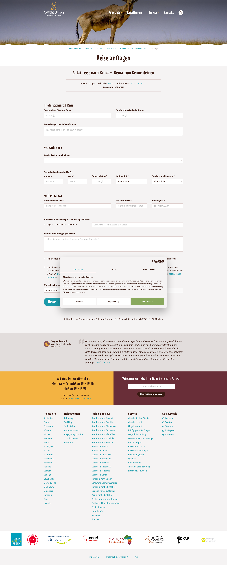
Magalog (96, 515)
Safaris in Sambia (100, 450)
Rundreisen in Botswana (104, 430)
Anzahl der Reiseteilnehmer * (58, 155)
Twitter (168, 422)
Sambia (47, 470)
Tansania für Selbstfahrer (104, 487)
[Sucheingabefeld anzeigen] (181, 12)
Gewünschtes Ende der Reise (130, 110)
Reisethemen (134, 12)
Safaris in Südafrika (101, 466)
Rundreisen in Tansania (103, 442)
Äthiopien (48, 418)
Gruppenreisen (71, 430)
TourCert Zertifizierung (139, 466)
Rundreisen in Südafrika (103, 434)
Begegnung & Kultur (74, 434)
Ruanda (47, 466)
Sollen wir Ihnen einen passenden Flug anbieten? (67, 219)
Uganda (47, 503)
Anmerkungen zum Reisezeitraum (60, 124)
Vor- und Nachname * (54, 200)
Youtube (169, 426)
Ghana (47, 434)
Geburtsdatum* (99, 176)
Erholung (68, 418)
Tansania (54, 344)
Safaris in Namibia (100, 462)
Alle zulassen (147, 302)
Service (153, 12)
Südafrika (62, 344)
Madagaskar (49, 446)
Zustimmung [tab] (78, 269)
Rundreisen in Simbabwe (104, 426)
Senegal (47, 474)
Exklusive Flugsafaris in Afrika (106, 503)
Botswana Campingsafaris (104, 483)
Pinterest (169, 434)
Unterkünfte (98, 511)
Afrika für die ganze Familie (105, 499)
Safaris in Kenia (99, 474)
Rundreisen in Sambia (102, 422)
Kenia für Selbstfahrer (102, 495)
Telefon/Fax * (158, 200)
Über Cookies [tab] (149, 269)
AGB (136, 557)
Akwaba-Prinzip (135, 422)
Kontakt (169, 12)
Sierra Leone (50, 483)
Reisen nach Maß (136, 446)
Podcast (96, 519)
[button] (113, 160)
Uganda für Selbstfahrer (103, 491)
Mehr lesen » (103, 362)
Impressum (94, 557)
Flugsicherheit (135, 426)
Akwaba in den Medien (139, 418)
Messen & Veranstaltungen (141, 438)
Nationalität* (122, 176)
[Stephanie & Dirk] (47, 344)
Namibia (48, 462)
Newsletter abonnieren (151, 394)
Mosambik (49, 458)
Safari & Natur (136, 83)
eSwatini (48, 430)
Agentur (132, 458)
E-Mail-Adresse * (124, 200)
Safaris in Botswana (101, 458)
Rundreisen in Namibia (103, 438)
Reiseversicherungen (138, 450)
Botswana (48, 426)
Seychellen (49, 479)
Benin (46, 422)
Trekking (68, 422)
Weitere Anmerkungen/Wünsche (59, 233)
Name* (71, 176)
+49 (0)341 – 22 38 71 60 (149, 319)
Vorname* (48, 176)
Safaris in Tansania (101, 470)
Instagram (170, 430)
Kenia (110, 83)
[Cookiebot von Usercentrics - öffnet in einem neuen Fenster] (153, 261)
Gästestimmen (99, 507)
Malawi (47, 450)
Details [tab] (113, 269)
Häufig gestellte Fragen (139, 430)
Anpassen (112, 302)
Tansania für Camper (102, 479)
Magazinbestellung (137, 434)
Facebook (170, 418)
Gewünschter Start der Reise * (58, 110)
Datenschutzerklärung (117, 557)
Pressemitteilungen (137, 470)
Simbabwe (49, 487)
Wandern (68, 442)
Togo (46, 499)
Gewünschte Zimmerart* (163, 176)
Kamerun (48, 438)
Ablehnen (79, 302)
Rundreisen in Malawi (102, 418)
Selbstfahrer (70, 426)
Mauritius (48, 454)
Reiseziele (114, 12)
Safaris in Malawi (100, 446)
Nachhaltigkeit (135, 442)
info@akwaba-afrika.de (79, 398)
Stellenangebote (136, 454)
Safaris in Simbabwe (101, 454)
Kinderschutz (134, 462)
